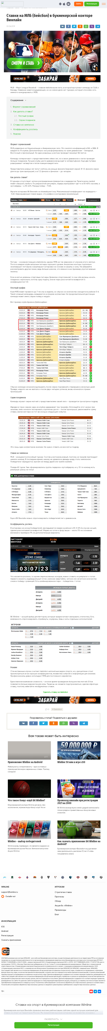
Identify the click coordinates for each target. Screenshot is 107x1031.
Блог (57, 914)
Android (4, 931)
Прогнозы (59, 896)
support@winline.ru (9, 892)
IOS (3, 926)
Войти (78, 4)
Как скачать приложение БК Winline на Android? (78, 843)
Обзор (58, 901)
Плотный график (26, 116)
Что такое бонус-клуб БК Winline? (26, 800)
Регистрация (92, 4)
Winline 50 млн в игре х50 (71, 762)
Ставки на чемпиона (23, 124)
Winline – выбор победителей (24, 841)
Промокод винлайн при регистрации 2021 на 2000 (77, 802)
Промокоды (60, 910)
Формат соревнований (24, 107)
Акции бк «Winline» (64, 905)
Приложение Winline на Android (25, 762)
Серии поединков (27, 120)
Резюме (17, 134)
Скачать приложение (11, 940)
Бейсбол (58, 709)
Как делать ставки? (23, 111)
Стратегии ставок (63, 892)
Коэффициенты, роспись (25, 129)
